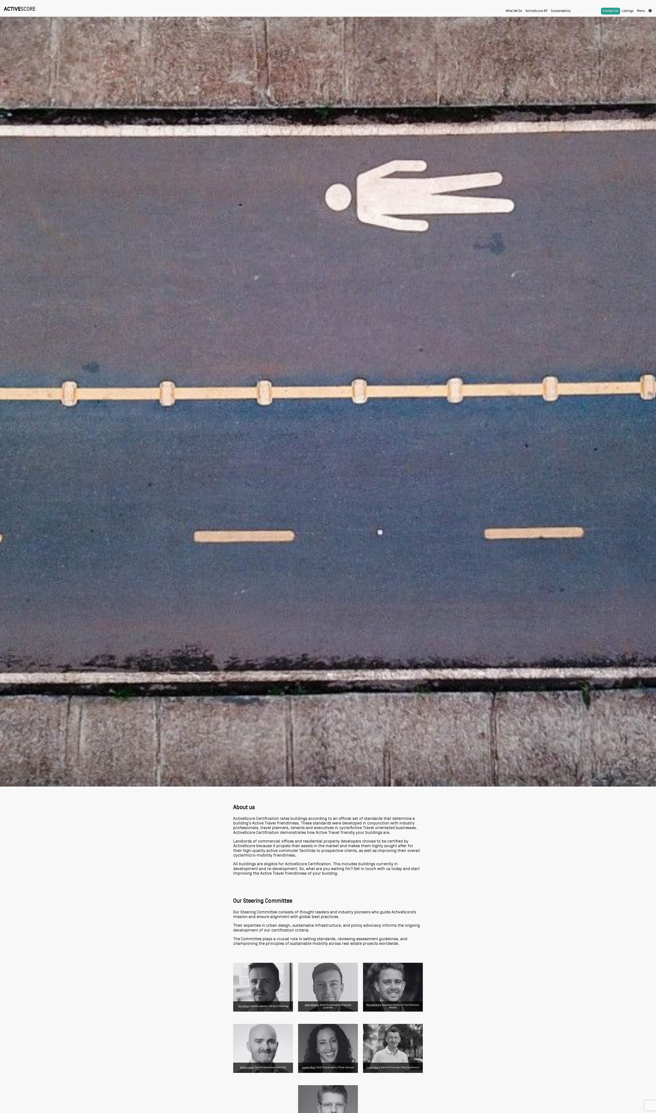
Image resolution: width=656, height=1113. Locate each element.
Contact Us (610, 11)
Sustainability (561, 11)
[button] (650, 11)
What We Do (514, 11)
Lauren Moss (308, 1068)
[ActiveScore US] (20, 8)
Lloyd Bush (243, 1006)
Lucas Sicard (373, 1068)
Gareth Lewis (247, 1068)
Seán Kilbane (312, 1005)
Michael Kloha (373, 1005)
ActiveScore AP (536, 11)
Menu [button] (641, 11)
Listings (627, 11)
